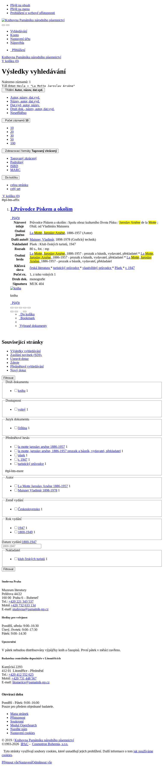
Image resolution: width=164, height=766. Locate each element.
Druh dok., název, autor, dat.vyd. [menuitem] (32, 109)
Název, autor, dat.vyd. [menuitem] (25, 101)
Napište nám (18, 729)
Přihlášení (17, 50)
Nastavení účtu (20, 39)
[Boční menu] (3, 25)
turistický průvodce (66, 268)
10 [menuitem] (12, 128)
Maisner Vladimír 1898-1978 (37, 490)
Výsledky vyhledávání (25, 351)
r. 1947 (130, 268)
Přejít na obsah (20, 5)
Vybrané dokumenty (33, 326)
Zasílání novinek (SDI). (26, 355)
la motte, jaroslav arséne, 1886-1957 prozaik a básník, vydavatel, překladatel (69, 451)
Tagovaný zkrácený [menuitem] (23, 158)
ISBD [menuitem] (14, 166)
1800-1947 (29, 542)
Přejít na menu (20, 9)
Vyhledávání (18, 31)
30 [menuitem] (12, 135)
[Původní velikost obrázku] (20, 307)
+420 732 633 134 (23, 605)
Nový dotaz (18, 370)
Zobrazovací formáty (30, 150)
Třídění (23, 90)
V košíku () (10, 61)
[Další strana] (24, 311)
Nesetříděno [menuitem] (18, 113)
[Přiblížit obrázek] (12, 307)
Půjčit (15, 218)
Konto (14, 35)
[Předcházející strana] (20, 311)
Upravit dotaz (19, 359)
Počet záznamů (15, 120)
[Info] (29, 307)
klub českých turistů (31, 559)
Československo (29, 509)
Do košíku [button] (27, 314)
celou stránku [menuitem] (19, 185)
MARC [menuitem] (15, 170)
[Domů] (33, 20)
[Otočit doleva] (12, 311)
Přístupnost (17, 717)
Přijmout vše (10, 762)
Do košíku (10, 177)
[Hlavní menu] (7, 25)
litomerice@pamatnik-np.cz (31, 682)
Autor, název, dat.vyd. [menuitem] (25, 97)
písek (21, 455)
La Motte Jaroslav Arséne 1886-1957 (43, 486)
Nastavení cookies (22, 733)
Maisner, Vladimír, (42, 239)
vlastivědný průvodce (97, 268)
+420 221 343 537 (21, 601)
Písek (119, 268)
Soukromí (16, 721)
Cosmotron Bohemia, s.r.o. (50, 744)
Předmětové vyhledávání (27, 366)
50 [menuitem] (12, 139)
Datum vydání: (19, 542)
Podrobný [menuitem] (16, 162)
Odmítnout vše (42, 762)
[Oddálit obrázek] (16, 307)
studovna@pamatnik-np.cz (30, 609)
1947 (21, 528)
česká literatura (40, 268)
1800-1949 (25, 532)
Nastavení (25, 762)
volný (22, 409)
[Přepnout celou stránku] (24, 307)
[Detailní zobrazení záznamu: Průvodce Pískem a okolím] (15, 288)
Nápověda (17, 43)
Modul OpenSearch (23, 725)
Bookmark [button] (27, 318)
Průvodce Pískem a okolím (41, 209)
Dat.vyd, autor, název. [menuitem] (25, 105)
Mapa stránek (19, 714)
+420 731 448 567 (24, 678)
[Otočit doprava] (16, 311)
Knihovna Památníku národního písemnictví (31, 57)
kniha (21, 390)
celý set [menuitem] (15, 189)
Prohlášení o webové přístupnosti (32, 13)
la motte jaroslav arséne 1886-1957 (41, 446)
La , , (48, 233)
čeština (22, 428)
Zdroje (14, 362)
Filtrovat (8, 377)
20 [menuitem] (12, 132)
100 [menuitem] (12, 143)
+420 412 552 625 (21, 674)
